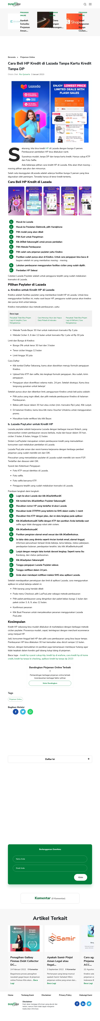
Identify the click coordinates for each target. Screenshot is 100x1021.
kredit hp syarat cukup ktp (32, 655)
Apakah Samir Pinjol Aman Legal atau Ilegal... (60, 961)
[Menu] (90, 4)
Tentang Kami (27, 995)
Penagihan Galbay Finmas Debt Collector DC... (24, 961)
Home (10, 995)
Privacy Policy (65, 995)
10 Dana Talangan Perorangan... (56, 24)
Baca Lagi (51, 983)
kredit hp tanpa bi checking (27, 658)
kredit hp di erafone (56, 655)
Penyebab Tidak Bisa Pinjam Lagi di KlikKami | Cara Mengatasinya (76, 320)
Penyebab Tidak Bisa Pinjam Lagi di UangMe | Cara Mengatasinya (20, 320)
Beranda (12, 57)
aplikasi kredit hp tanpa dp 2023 (57, 658)
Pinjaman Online (24, 14)
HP (47, 148)
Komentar (33, 969)
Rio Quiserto (24, 74)
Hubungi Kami (85, 995)
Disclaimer (46, 995)
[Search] (85, 4)
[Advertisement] (52, 44)
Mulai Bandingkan (50, 683)
